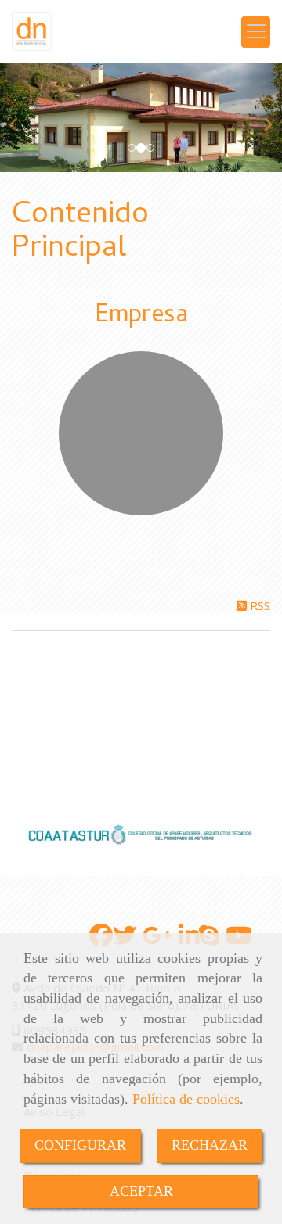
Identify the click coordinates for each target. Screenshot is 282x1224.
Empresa (141, 316)
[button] (21, 117)
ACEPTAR (141, 1191)
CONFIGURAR (80, 1145)
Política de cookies (186, 1099)
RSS (258, 605)
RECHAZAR (210, 1145)
